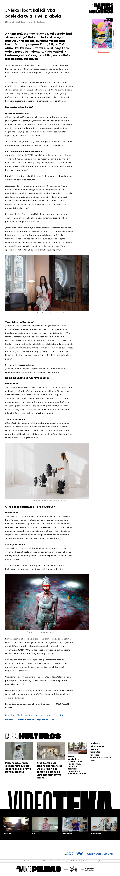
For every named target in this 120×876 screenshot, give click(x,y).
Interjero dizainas (43, 715)
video (92, 761)
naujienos (95, 743)
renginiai (94, 755)
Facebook (30, 720)
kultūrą (100, 853)
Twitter (20, 720)
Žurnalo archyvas (104, 51)
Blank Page (10, 715)
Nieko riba (58, 715)
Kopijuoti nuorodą (45, 720)
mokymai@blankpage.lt (41, 704)
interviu (94, 749)
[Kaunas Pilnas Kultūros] (101, 13)
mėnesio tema (97, 746)
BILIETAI (9, 708)
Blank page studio (25, 715)
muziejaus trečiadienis (101, 758)
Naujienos (40, 22)
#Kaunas (38, 869)
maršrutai (95, 752)
